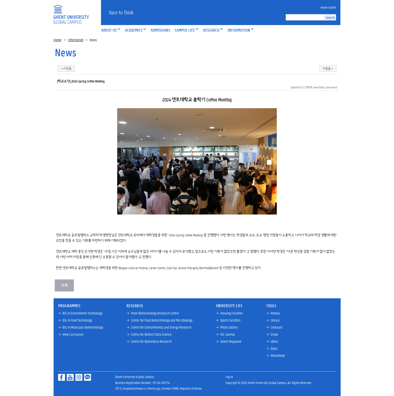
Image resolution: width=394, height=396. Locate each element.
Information (75, 39)
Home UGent (328, 7)
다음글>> (328, 68)
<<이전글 (66, 68)
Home (57, 39)
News (65, 52)
